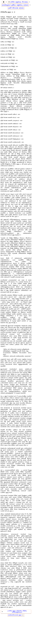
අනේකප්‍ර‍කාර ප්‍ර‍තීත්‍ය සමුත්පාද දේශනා (15, 5)
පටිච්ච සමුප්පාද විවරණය (18, 2)
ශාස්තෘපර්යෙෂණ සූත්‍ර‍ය (16, 615)
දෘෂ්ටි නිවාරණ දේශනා (16, 8)
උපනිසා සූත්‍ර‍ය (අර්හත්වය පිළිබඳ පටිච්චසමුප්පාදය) (14, 611)
